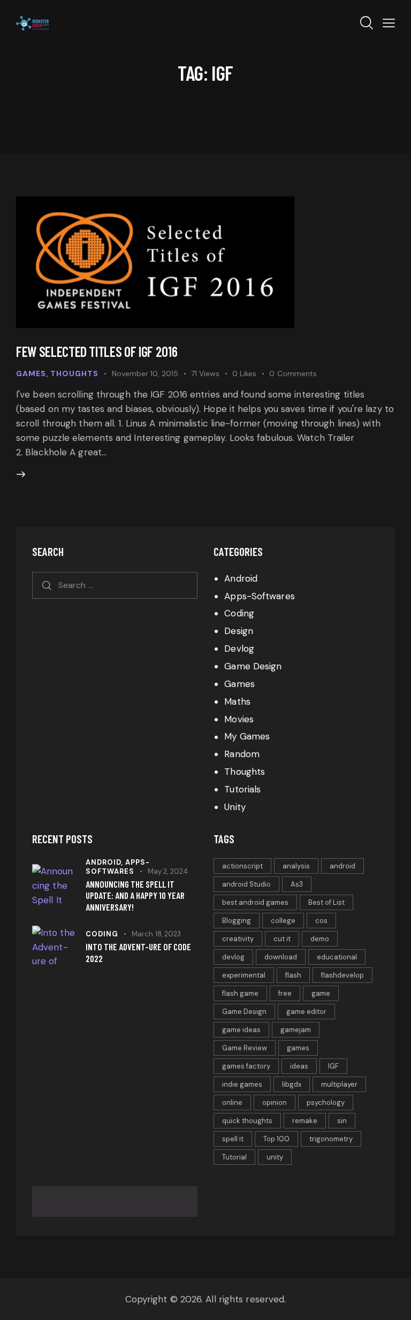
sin (342, 1120)
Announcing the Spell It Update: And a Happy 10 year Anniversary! (135, 895)
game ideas (241, 1029)
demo (319, 938)
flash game (240, 993)
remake (304, 1120)
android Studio (246, 884)
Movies (239, 719)
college (283, 920)
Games (31, 373)
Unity (235, 807)
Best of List (326, 902)
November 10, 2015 (145, 373)
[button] (389, 23)
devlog (233, 957)
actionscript (242, 866)
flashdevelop (342, 975)
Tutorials (242, 789)
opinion (274, 1102)
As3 (297, 884)
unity (275, 1157)
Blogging (236, 920)
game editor (306, 1011)
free (285, 993)
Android (240, 578)
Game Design (252, 666)
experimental (243, 975)
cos (321, 920)
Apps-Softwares (259, 596)
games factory (246, 1066)
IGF (333, 1066)
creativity (238, 938)
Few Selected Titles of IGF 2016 (96, 351)
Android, (105, 862)
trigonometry (331, 1138)
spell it (232, 1138)
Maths (237, 701)
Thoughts (74, 373)
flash (293, 975)
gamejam (295, 1029)
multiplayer (339, 1084)
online (232, 1102)
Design (238, 631)
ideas (299, 1066)
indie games (242, 1084)
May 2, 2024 (168, 871)
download (280, 957)
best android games (255, 902)
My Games (247, 736)
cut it (282, 938)
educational (337, 957)
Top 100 (276, 1138)
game (320, 993)
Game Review (244, 1047)
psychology (326, 1102)
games (298, 1047)
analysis (296, 866)
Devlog (239, 648)
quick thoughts (247, 1120)
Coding (239, 613)
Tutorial (234, 1157)
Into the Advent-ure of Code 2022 (138, 952)
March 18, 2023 (156, 934)
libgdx (291, 1084)
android (342, 866)
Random (242, 754)
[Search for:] (114, 585)
